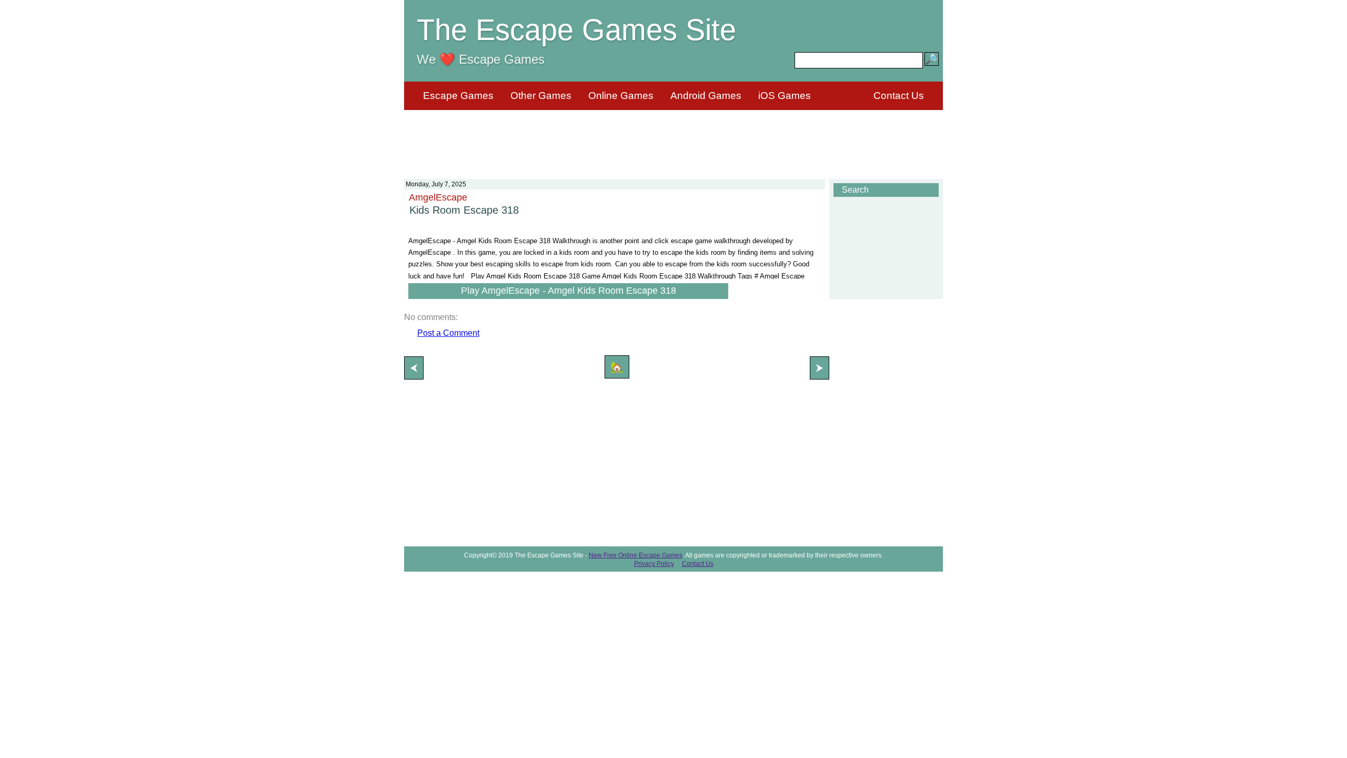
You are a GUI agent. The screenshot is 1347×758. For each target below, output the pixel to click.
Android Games (705, 95)
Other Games (540, 95)
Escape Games (458, 95)
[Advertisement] (673, 138)
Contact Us (898, 95)
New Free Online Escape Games (635, 555)
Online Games (621, 95)
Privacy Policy (654, 563)
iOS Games (784, 95)
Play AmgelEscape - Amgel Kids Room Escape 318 (568, 290)
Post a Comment (448, 332)
